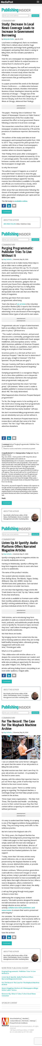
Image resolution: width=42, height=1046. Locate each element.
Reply (4, 498)
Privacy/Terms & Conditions (18, 1023)
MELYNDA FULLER (9, 224)
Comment (6, 212)
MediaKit (25, 1018)
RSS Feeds (25, 1021)
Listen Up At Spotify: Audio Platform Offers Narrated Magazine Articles (17, 978)
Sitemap (32, 1021)
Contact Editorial (15, 1021)
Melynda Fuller (9, 39)
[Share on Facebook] (4, 206)
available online (20, 201)
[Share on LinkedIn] (9, 206)
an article (21, 304)
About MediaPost (15, 1018)
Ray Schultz (8, 259)
